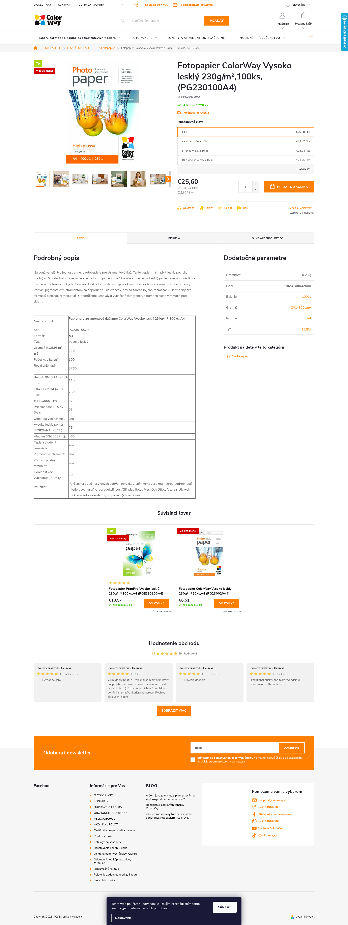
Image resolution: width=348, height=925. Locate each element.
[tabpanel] (139, 569)
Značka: (301, 208)
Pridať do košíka (292, 187)
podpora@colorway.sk (272, 800)
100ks (306, 296)
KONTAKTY (65, 5)
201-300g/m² (301, 307)
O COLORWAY (42, 5)
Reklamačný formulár (107, 869)
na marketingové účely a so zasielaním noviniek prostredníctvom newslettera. (249, 760)
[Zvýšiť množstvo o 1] (255, 184)
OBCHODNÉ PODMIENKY (110, 813)
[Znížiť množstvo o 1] (255, 189)
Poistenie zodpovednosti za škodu (115, 875)
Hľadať (217, 21)
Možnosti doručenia (196, 113)
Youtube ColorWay (270, 828)
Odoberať (291, 748)
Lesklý (306, 329)
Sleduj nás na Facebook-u (275, 814)
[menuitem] (80, 38)
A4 (309, 318)
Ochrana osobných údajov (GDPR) (115, 854)
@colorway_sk (267, 835)
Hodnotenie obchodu (174, 643)
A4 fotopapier (239, 356)
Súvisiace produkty (265, 238)
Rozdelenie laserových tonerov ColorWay (165, 806)
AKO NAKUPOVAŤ (106, 824)
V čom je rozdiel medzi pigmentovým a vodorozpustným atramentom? (170, 797)
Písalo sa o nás (103, 836)
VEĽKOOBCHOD (104, 819)
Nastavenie (123, 918)
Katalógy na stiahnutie (108, 842)
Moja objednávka (104, 880)
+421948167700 (268, 807)
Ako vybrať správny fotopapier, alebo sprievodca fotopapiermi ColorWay (169, 816)
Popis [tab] (80, 238)
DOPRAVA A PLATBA (91, 5)
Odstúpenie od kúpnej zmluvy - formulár (113, 861)
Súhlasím (225, 907)
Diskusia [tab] (174, 238)
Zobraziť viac (174, 710)
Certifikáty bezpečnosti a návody (114, 830)
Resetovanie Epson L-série (110, 848)
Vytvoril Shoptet (305, 917)
